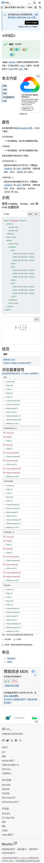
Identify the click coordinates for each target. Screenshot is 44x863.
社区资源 (5, 789)
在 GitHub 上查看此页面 (14, 699)
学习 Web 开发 (8, 817)
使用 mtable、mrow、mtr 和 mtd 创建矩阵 (20, 205)
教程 (4, 826)
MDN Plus (6, 769)
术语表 (5, 830)
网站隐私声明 (7, 849)
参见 (5, 101)
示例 (5, 89)
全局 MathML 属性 (24, 128)
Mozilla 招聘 (7, 760)
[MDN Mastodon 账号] (16, 740)
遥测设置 (21, 849)
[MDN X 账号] (11, 740)
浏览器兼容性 (8, 97)
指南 (4, 822)
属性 (5, 86)
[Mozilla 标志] (9, 843)
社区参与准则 (7, 853)
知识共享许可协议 (30, 861)
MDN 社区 (6, 785)
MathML (12, 62)
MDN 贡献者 (9, 696)
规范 (5, 93)
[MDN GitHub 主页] (3, 740)
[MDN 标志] (7, 729)
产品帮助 (5, 773)
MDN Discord (7, 797)
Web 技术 (6, 813)
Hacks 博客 (6, 834)
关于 (4, 752)
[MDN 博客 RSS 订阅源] (20, 740)
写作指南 (5, 793)
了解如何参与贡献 (11, 685)
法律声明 (32, 849)
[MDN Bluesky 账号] (7, 740)
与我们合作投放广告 (10, 765)
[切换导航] (39, 2)
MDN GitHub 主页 (9, 802)
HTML (10, 69)
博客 (4, 756)
